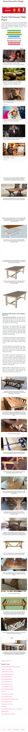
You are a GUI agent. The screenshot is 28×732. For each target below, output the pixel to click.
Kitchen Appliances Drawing (7, 671)
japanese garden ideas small (14, 44)
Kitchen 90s (4, 706)
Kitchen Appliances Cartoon (7, 686)
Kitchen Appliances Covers (7, 684)
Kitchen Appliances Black (7, 679)
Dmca (4, 729)
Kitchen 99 (4, 691)
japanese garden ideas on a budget (14, 40)
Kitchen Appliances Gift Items (8, 694)
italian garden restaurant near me (14, 38)
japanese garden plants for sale (14, 30)
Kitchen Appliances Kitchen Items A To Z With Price (12, 709)
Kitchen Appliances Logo (7, 701)
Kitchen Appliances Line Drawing (8, 714)
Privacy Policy (16, 729)
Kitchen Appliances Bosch (7, 681)
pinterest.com (8, 660)
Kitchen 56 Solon (5, 711)
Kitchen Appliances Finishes (7, 689)
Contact (9, 729)
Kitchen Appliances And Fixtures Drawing (10, 699)
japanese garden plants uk (14, 36)
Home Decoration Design (13, 1)
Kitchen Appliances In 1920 (7, 704)
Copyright (23, 729)
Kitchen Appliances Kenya (7, 696)
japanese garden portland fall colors (14, 34)
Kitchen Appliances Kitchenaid (8, 674)
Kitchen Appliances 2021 (7, 676)
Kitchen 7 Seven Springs (7, 669)
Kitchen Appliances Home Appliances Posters (11, 666)
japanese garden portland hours (14, 32)
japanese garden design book (14, 42)
